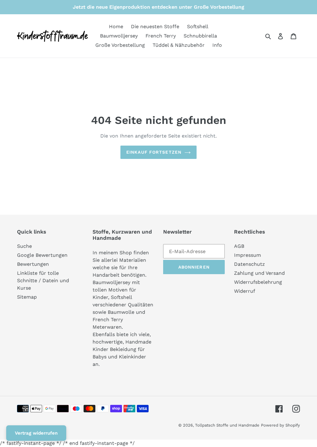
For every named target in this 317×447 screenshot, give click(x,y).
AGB (239, 246)
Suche (24, 246)
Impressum (247, 255)
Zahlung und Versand (259, 273)
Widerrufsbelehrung (258, 282)
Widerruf (244, 291)
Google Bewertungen (42, 255)
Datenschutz (249, 264)
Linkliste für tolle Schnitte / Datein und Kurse (43, 280)
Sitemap (27, 297)
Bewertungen (33, 264)
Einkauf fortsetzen (153, 152)
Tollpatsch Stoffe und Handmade (227, 425)
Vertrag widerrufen (36, 433)
